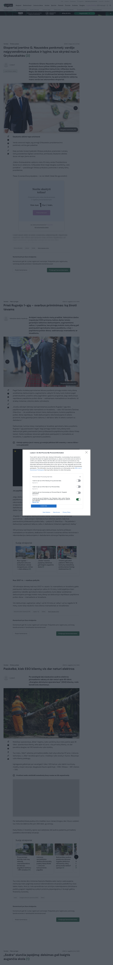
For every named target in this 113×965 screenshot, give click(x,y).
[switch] (78, 480)
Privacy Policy (66, 512)
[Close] (87, 453)
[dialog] (56, 482)
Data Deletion (46, 512)
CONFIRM (44, 506)
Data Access (56, 512)
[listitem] (56, 477)
